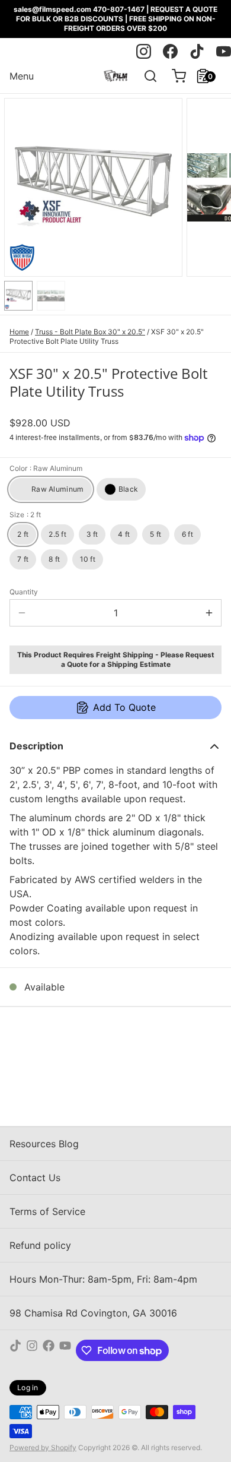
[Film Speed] (115, 76)
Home (19, 331)
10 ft (87, 559)
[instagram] (143, 51)
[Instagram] (32, 1350)
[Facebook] (48, 1350)
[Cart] (174, 76)
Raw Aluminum (57, 489)
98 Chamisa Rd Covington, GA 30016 (93, 1313)
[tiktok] (197, 51)
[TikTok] (15, 1350)
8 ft (54, 559)
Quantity (23, 591)
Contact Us (34, 1177)
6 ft (187, 534)
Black (128, 489)
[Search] (146, 76)
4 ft (124, 534)
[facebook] (170, 51)
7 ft (22, 559)
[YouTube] (65, 1350)
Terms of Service (47, 1211)
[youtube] (223, 51)
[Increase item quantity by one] (209, 613)
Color (45, 468)
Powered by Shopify (42, 1447)
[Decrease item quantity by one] (22, 613)
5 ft (155, 534)
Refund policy (40, 1245)
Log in (27, 1387)
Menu (21, 76)
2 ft (22, 534)
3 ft (92, 534)
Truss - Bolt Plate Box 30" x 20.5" (90, 331)
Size (25, 514)
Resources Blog (44, 1144)
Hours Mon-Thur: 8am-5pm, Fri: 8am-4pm (103, 1279)
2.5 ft (57, 534)
